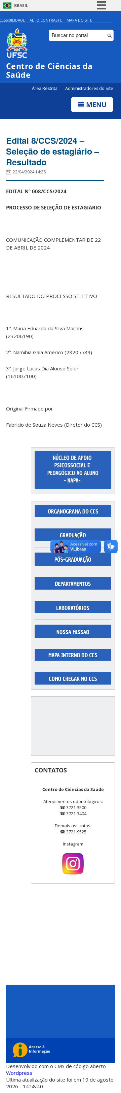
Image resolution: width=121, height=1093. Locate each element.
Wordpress (19, 1072)
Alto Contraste (46, 20)
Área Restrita (45, 88)
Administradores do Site (89, 88)
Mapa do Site (79, 20)
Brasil (21, 5)
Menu (95, 104)
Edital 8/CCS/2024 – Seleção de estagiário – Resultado (52, 151)
